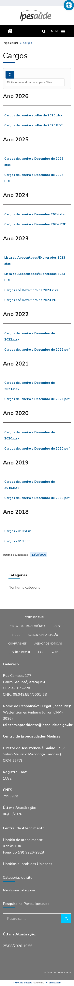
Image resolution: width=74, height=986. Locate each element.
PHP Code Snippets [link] (22, 982)
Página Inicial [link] (10, 43)
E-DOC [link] (16, 635)
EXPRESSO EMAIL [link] (35, 617)
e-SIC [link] (55, 652)
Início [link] (41, 652)
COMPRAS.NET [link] (17, 644)
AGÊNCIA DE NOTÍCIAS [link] (48, 644)
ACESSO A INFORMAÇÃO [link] (43, 635)
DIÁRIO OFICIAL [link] (21, 652)
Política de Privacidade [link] (57, 972)
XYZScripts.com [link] (53, 982)
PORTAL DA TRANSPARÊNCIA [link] (27, 626)
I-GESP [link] (57, 626)
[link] (69, 5)
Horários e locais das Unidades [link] (27, 863)
